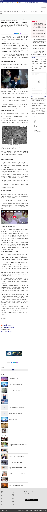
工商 (13, 504)
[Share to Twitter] (16, 33)
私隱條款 (31, 510)
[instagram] (25, 491)
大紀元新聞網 (3, 20)
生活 (29, 11)
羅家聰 (44, 61)
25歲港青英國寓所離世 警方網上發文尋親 (39, 41)
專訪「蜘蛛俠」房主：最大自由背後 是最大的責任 (39, 48)
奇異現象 (15, 20)
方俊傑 (44, 59)
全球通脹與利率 (36, 120)
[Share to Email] (20, 33)
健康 (31, 11)
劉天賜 (41, 59)
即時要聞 (11, 20)
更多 (43, 68)
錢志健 (33, 61)
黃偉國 (33, 63)
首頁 (1, 11)
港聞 (12, 11)
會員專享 (5, 11)
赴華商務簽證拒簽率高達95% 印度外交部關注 (39, 24)
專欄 (24, 11)
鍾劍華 (37, 59)
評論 (26, 11)
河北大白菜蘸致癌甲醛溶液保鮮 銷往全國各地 (39, 51)
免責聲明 (27, 510)
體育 (42, 11)
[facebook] (27, 491)
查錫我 (40, 68)
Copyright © (35, 510)
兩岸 (15, 11)
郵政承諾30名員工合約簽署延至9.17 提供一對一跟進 (39, 54)
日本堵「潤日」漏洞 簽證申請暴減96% (39, 52)
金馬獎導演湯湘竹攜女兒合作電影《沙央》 (39, 30)
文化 (33, 11)
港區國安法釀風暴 (36, 129)
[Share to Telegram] (17, 33)
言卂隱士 (41, 66)
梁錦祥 (37, 61)
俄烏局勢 (35, 125)
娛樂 (1, 13)
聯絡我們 (23, 510)
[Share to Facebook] (15, 33)
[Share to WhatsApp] (18, 33)
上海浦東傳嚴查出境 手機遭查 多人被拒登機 (39, 47)
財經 (19, 11)
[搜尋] (46, 7)
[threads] (29, 491)
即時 (8, 11)
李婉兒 (37, 66)
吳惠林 (33, 66)
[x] (31, 491)
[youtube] (33, 491)
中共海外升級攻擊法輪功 (37, 131)
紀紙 (40, 11)
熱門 (10, 11)
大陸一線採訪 (35, 130)
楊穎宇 (41, 63)
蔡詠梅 (44, 63)
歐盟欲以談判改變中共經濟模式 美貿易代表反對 (39, 33)
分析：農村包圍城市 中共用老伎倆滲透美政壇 (39, 27)
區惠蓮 (33, 70)
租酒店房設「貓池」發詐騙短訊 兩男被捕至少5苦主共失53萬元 (39, 50)
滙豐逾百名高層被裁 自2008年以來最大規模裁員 (39, 44)
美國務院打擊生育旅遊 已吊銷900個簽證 (39, 36)
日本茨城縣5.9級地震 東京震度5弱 (38, 42)
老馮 (45, 66)
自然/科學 (36, 11)
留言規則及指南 (2, 367)
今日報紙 (2, 491)
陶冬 (33, 68)
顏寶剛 (37, 63)
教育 (44, 11)
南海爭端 (35, 122)
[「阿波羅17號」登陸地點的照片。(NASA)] (14, 135)
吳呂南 (41, 61)
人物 (1, 505)
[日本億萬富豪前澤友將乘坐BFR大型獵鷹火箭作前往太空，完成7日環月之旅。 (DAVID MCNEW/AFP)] (14, 78)
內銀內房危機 (35, 126)
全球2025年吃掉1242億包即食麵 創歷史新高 (39, 45)
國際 (17, 11)
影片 (1, 492)
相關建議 (19, 510)
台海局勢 (35, 121)
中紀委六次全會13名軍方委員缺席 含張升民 (39, 23)
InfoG (22, 11)
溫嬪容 (36, 68)
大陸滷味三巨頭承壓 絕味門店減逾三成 (38, 26)
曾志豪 (33, 59)
